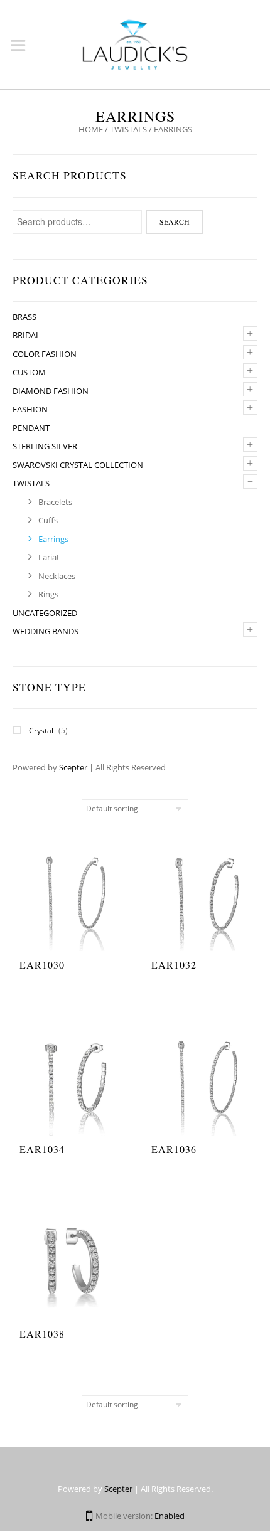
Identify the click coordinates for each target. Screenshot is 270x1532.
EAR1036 (174, 1149)
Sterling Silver (45, 446)
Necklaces (56, 576)
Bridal (26, 335)
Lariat (49, 557)
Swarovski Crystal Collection (78, 465)
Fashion (30, 409)
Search (174, 221)
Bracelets (55, 502)
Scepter (73, 767)
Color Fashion (45, 353)
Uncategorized (45, 613)
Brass (24, 316)
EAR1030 (42, 964)
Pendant (31, 428)
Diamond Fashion (51, 390)
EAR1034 (42, 1149)
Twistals (128, 129)
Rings (48, 594)
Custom (29, 372)
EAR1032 (174, 964)
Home (90, 129)
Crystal (41, 730)
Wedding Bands (45, 631)
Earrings (53, 539)
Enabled (169, 1515)
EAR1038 (42, 1333)
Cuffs (48, 520)
